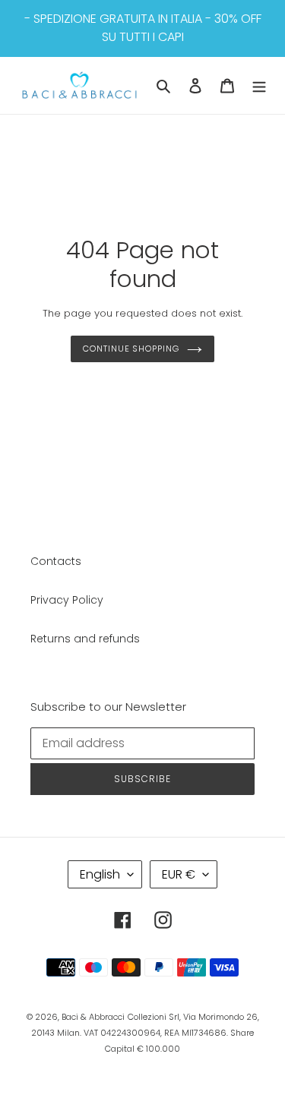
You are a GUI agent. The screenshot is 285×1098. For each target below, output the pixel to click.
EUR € (178, 874)
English (100, 874)
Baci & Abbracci (93, 1017)
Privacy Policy (66, 599)
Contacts (55, 561)
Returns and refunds (85, 638)
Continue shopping (131, 348)
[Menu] (259, 85)
